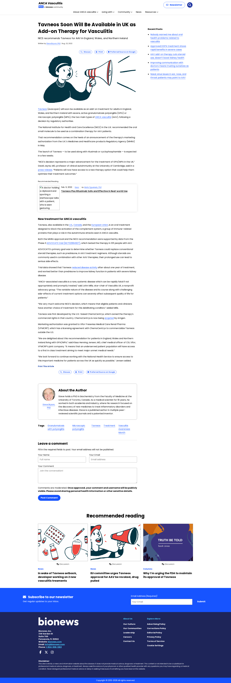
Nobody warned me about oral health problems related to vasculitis (166, 38)
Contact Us (129, 641)
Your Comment (46, 466)
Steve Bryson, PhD (53, 43)
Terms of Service (156, 641)
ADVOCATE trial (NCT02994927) (63, 243)
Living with (107, 12)
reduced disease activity (84, 267)
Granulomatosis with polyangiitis (56, 427)
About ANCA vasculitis (84, 12)
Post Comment (49, 497)
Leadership (129, 632)
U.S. (71, 224)
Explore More (153, 618)
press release (45, 169)
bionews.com (55, 641)
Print (100, 52)
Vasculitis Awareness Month (124, 429)
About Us (127, 618)
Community (124, 12)
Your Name (43, 454)
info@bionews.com (55, 644)
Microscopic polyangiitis (78, 427)
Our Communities (132, 628)
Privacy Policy (154, 637)
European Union (99, 224)
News (138, 12)
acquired (109, 318)
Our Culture (129, 624)
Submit (201, 601)
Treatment (109, 425)
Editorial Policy (154, 632)
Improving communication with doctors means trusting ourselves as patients (169, 66)
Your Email (94, 454)
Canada (78, 224)
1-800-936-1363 (54, 647)
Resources (150, 12)
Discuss (86, 52)
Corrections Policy (156, 628)
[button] (174, 5)
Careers (127, 637)
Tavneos (42, 109)
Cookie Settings (155, 645)
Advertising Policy (156, 624)
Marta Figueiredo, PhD (92, 187)
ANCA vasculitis (103, 117)
